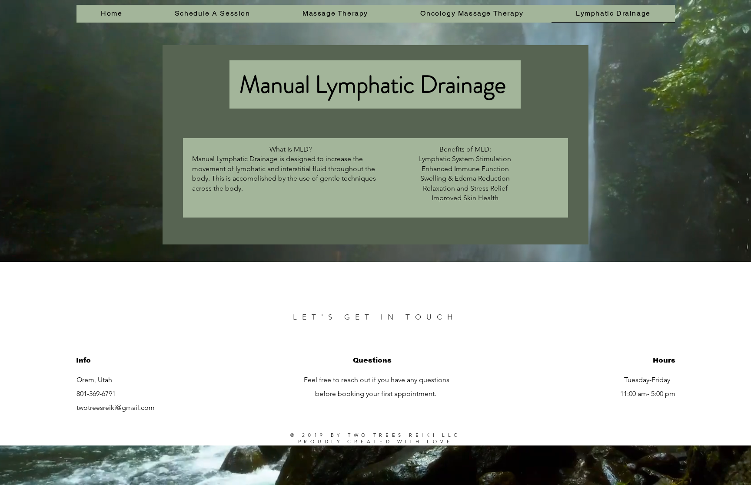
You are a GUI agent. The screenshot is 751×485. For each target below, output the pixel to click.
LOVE (440, 442)
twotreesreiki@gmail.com (115, 407)
